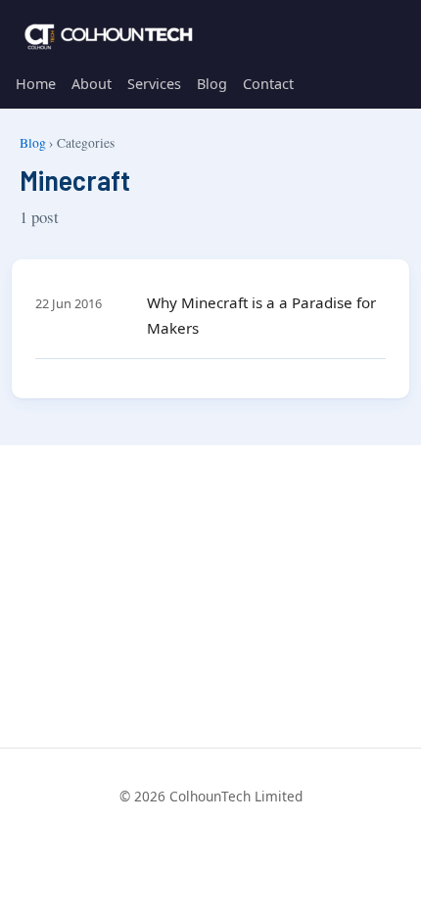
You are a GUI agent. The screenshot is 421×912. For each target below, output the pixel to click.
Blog (212, 83)
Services (154, 83)
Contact (268, 83)
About (91, 83)
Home (36, 83)
